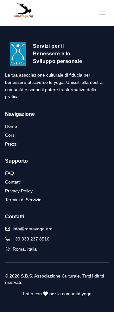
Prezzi (11, 144)
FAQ (9, 173)
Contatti (13, 181)
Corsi (10, 135)
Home (11, 126)
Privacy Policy (19, 190)
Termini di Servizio (23, 199)
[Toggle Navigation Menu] (102, 13)
